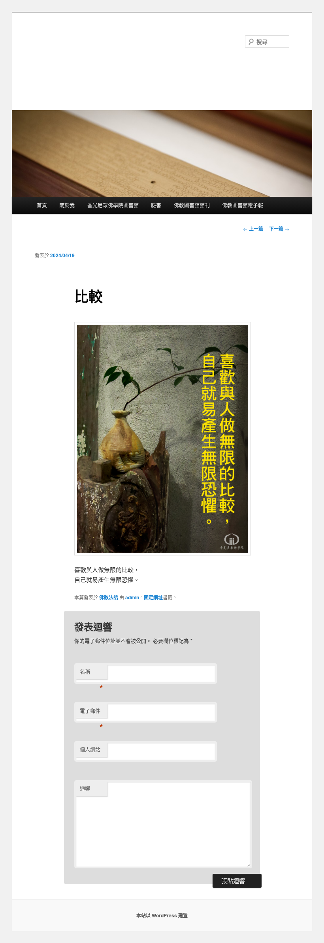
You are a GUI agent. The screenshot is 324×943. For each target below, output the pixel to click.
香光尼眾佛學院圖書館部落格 (106, 48)
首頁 (42, 205)
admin (132, 597)
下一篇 (279, 228)
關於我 (67, 205)
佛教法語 (108, 597)
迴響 (85, 788)
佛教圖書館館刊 (192, 205)
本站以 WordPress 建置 (162, 915)
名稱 (91, 673)
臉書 (156, 205)
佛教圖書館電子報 (242, 205)
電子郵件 (91, 712)
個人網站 (90, 749)
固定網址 (153, 597)
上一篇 (253, 228)
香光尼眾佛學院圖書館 (113, 205)
